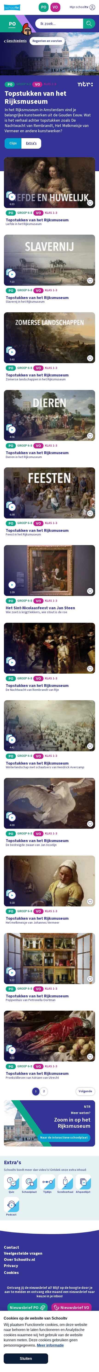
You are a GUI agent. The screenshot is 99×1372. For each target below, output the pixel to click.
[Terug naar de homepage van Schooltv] (12, 7)
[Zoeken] (89, 24)
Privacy (11, 1266)
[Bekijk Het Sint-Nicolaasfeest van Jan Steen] (49, 581)
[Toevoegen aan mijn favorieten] (90, 203)
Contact (11, 1247)
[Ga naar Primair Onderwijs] (13, 24)
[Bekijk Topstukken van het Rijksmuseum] (49, 193)
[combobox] (59, 24)
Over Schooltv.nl (19, 1259)
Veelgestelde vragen (23, 1253)
